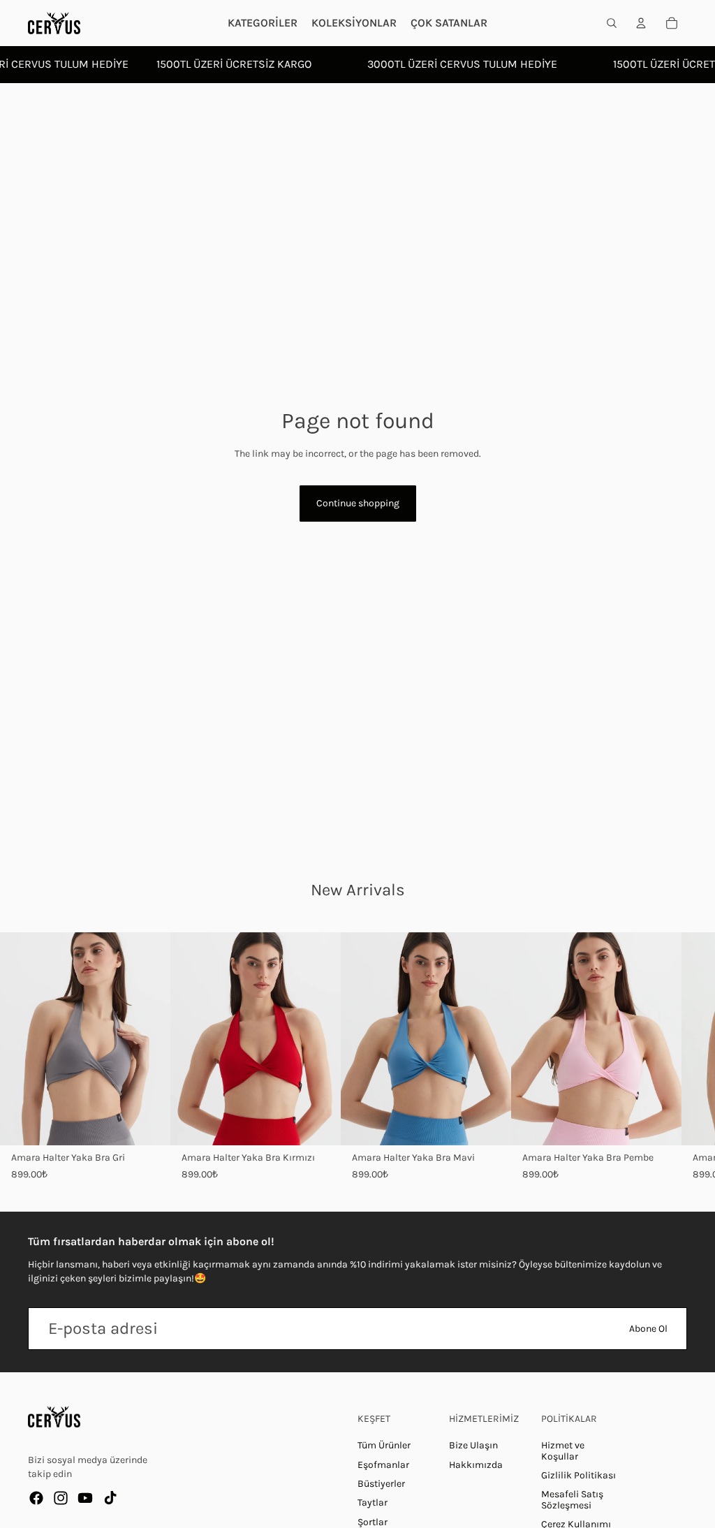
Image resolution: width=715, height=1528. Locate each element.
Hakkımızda (476, 1465)
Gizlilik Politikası (578, 1475)
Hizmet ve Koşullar (562, 1450)
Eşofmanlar (383, 1465)
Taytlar (373, 1502)
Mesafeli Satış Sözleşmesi (572, 1499)
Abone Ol (648, 1329)
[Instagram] (60, 1498)
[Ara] (611, 23)
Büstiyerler (381, 1484)
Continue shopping (357, 503)
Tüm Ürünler (384, 1445)
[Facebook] (36, 1498)
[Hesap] (641, 23)
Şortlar (373, 1522)
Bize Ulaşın (473, 1445)
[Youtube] (85, 1498)
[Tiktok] (110, 1498)
